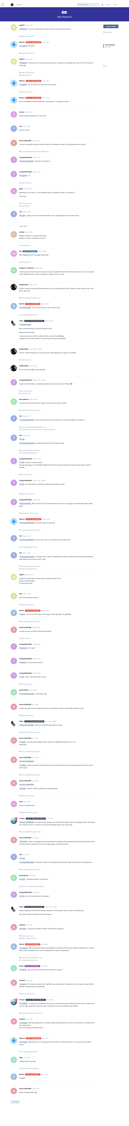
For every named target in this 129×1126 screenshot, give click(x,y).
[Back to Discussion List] (2, 4)
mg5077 (24, 46)
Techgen (24, 842)
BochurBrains (26, 504)
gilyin (23, 216)
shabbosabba (26, 308)
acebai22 (25, 948)
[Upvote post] (88, 33)
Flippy (24, 742)
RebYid (24, 663)
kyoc (23, 614)
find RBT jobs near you (7, 1)
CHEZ (23, 879)
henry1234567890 (28, 161)
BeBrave (24, 29)
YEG (23, 439)
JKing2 (24, 929)
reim (23, 858)
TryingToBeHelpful (28, 420)
